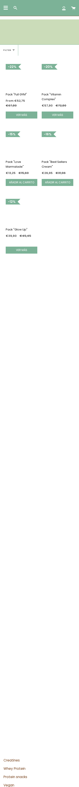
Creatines (12, 760)
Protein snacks (15, 777)
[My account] (64, 8)
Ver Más (21, 115)
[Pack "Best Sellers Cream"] (57, 144)
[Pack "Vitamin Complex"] (57, 76)
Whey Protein (14, 768)
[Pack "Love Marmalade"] (21, 144)
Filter (7, 50)
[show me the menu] (5, 7)
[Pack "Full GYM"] (21, 76)
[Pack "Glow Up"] (21, 211)
